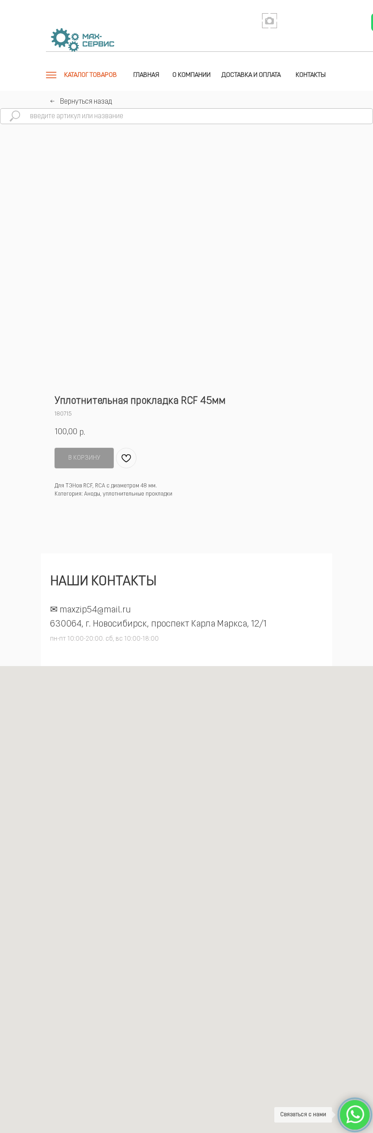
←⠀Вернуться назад (81, 101)
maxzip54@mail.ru (95, 610)
